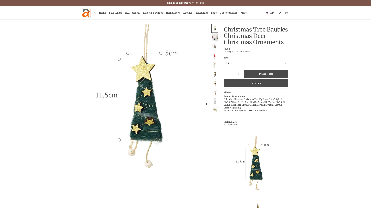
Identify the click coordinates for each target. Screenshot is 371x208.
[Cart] (286, 13)
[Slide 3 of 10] (215, 47)
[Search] (95, 13)
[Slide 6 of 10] (215, 74)
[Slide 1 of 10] (215, 28)
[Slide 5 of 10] (215, 65)
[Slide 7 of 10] (215, 83)
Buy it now (256, 83)
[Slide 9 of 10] (215, 101)
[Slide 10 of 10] (215, 110)
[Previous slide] (84, 104)
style (226, 57)
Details (227, 92)
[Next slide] (207, 104)
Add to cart (267, 74)
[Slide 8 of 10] (215, 92)
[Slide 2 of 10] (215, 37)
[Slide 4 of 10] (215, 56)
